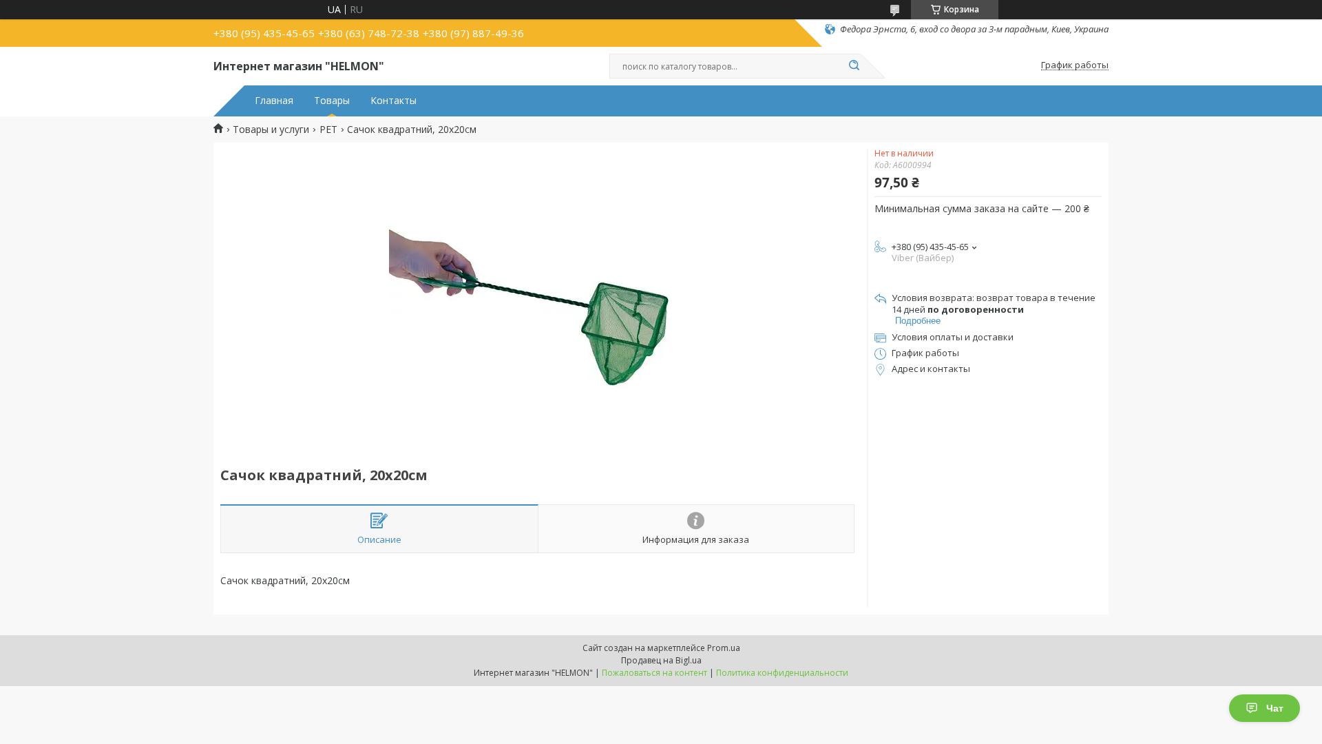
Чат (1274, 708)
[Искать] (854, 66)
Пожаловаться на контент (654, 673)
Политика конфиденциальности (782, 673)
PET (328, 129)
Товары (332, 100)
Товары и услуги (271, 129)
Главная (274, 100)
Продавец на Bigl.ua (661, 660)
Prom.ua (723, 648)
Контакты (393, 100)
